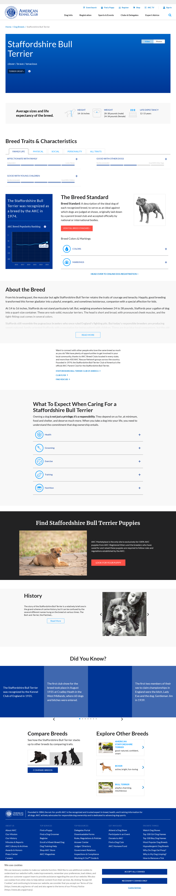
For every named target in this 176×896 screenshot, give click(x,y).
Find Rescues (62, 379)
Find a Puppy (109, 7)
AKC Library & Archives (17, 846)
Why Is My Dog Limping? (154, 854)
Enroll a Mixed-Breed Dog (52, 842)
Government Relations (85, 850)
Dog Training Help (48, 846)
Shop (138, 7)
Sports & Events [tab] (106, 15)
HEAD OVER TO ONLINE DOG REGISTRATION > (114, 274)
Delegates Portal (82, 830)
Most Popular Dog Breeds (155, 842)
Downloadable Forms (84, 834)
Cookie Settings (134, 888)
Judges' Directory (82, 846)
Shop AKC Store (47, 850)
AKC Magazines (47, 854)
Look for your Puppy (108, 562)
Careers (9, 858)
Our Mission (11, 834)
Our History (11, 838)
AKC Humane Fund (118, 846)
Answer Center (81, 842)
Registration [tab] (85, 15)
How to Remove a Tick (153, 858)
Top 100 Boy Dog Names (154, 838)
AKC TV (151, 7)
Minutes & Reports (14, 842)
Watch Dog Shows (151, 830)
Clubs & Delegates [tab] (129, 15)
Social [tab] (55, 151)
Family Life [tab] (19, 151)
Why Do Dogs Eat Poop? (154, 850)
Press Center (12, 854)
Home (8, 26)
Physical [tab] (38, 151)
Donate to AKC (116, 838)
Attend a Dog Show (118, 830)
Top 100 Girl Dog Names (154, 834)
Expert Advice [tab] (152, 15)
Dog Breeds (18, 26)
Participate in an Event (119, 834)
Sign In (169, 7)
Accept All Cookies (135, 872)
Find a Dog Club (116, 842)
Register (125, 7)
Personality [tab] (75, 151)
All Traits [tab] (95, 151)
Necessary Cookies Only (134, 881)
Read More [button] (88, 334)
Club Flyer (61, 375)
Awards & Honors (14, 850)
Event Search (91, 7)
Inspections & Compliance (86, 854)
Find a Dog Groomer (49, 834)
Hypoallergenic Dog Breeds (156, 846)
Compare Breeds (42, 770)
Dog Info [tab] (68, 15)
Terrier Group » (16, 71)
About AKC (11, 830)
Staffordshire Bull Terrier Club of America (77, 371)
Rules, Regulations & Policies (87, 838)
